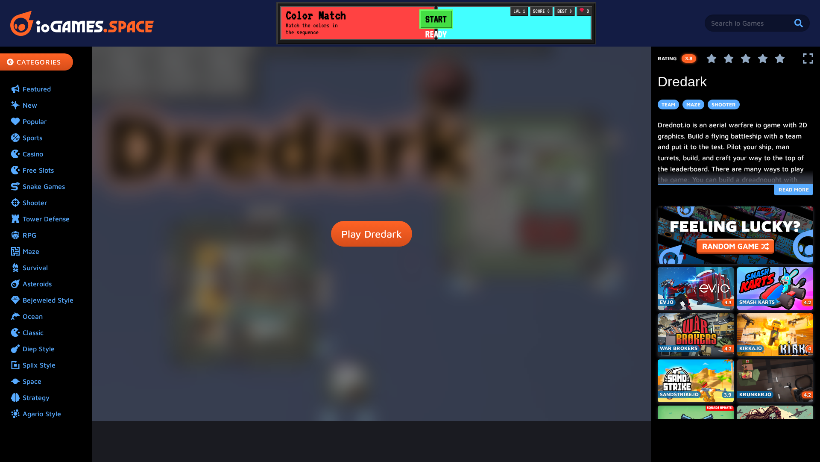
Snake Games (44, 186)
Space (32, 381)
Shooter (35, 202)
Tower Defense (46, 219)
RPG (29, 235)
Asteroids (37, 284)
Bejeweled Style (48, 300)
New (30, 105)
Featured (37, 89)
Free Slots (38, 170)
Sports (32, 137)
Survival (35, 267)
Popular (35, 121)
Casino (33, 154)
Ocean (33, 316)
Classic (33, 332)
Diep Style (39, 349)
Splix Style (39, 365)
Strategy (36, 397)
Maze (31, 251)
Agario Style (42, 414)
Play (371, 234)
